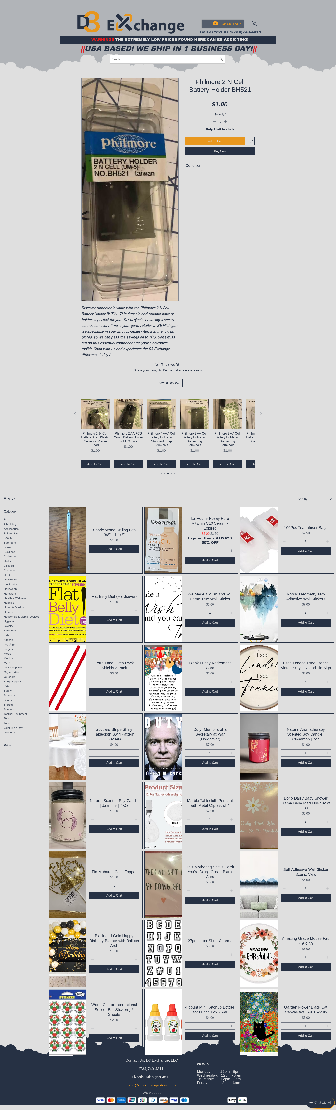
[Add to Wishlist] (251, 141)
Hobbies (9, 602)
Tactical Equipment (15, 713)
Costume (9, 570)
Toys (7, 723)
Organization (12, 672)
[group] (168, 433)
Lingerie (9, 649)
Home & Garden (14, 607)
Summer (9, 709)
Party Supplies (13, 681)
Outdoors (9, 676)
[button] (255, 23)
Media (7, 653)
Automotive (11, 533)
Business (9, 551)
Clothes (8, 561)
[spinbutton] (220, 121)
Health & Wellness (15, 598)
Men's (7, 662)
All (5, 519)
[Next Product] (261, 413)
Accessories (11, 528)
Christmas (10, 556)
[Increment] (225, 121)
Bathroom (10, 542)
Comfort (9, 565)
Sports (8, 700)
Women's (9, 732)
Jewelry (8, 625)
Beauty (8, 537)
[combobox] (314, 499)
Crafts (7, 574)
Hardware (10, 593)
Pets (6, 686)
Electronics (10, 584)
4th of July (10, 523)
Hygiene (9, 621)
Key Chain (10, 630)
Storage (9, 704)
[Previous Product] (75, 413)
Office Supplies (13, 667)
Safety (8, 690)
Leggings (9, 644)
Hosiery (8, 612)
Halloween (10, 588)
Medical (8, 658)
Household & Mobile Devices (21, 616)
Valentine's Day (13, 727)
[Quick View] (67, 540)
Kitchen (8, 639)
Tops (7, 718)
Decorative (10, 579)
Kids (6, 635)
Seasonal (9, 695)
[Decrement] (214, 121)
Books (7, 547)
